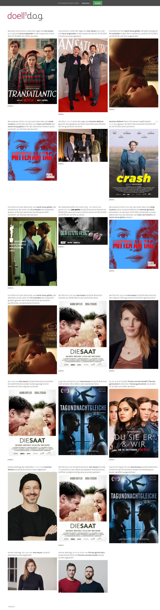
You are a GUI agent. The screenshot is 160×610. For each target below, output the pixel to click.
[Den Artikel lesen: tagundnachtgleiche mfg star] (133, 543)
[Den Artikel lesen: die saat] (83, 543)
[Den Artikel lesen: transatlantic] (83, 112)
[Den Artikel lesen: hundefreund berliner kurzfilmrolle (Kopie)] (133, 107)
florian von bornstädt (137, 381)
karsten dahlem (116, 121)
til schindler (114, 33)
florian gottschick (138, 384)
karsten (92, 121)
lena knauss (85, 381)
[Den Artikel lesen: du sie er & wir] (133, 457)
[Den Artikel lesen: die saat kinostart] (83, 368)
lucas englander (26, 33)
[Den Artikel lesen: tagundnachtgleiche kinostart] (83, 454)
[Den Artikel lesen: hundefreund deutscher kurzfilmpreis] (32, 285)
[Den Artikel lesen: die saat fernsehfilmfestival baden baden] (32, 457)
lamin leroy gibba (132, 31)
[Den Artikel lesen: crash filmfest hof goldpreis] (83, 161)
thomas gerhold (147, 209)
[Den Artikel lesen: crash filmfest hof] (133, 197)
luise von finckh (44, 124)
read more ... (86, 3)
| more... (11, 106)
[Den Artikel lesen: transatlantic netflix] (32, 103)
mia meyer (48, 31)
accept (97, 3)
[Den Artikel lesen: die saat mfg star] (133, 368)
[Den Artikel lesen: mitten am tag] (32, 180)
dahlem (99, 121)
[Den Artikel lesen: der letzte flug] (83, 244)
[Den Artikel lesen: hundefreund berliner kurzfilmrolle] (32, 374)
